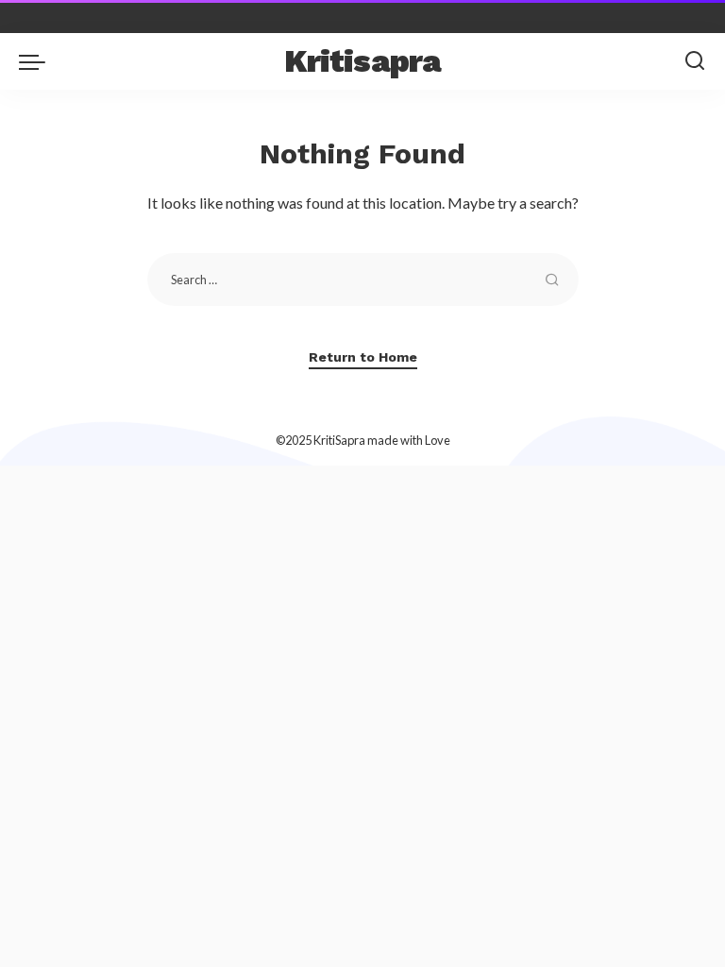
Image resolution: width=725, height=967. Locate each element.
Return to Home (363, 357)
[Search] (694, 61)
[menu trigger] (37, 61)
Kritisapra (363, 60)
